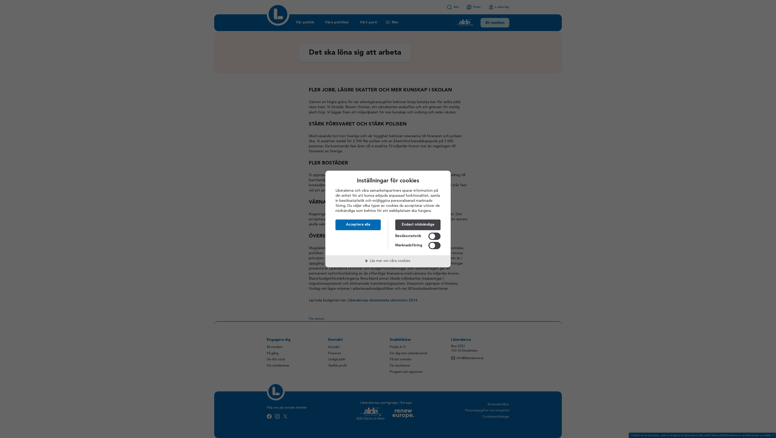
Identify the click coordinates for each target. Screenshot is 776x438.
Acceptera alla (358, 224)
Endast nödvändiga (418, 224)
